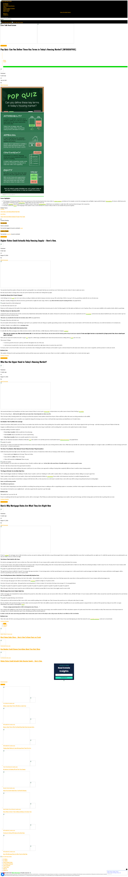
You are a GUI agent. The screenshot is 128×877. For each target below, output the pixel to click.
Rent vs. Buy (6, 11)
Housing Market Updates (9, 8)
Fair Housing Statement (8, 864)
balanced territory (64, 439)
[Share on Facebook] (65, 53)
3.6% (72, 337)
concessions (50, 476)
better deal (46, 411)
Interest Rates (6, 9)
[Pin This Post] (65, 55)
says (30, 439)
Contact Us (5, 14)
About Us (5, 13)
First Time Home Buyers (9, 6)
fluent (15, 205)
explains (66, 331)
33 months (88, 313)
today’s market (58, 201)
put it (23, 604)
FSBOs (4, 7)
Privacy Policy (6, 867)
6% (27, 337)
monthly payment (94, 619)
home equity (22, 202)
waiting (7, 555)
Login (21, 228)
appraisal (10, 204)
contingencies (42, 204)
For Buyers (5, 3)
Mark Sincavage (4, 85)
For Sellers (5, 4)
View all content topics (8, 862)
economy (33, 580)
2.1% (13, 298)
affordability (109, 201)
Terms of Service (6, 865)
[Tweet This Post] (65, 54)
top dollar (81, 411)
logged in (9, 234)
